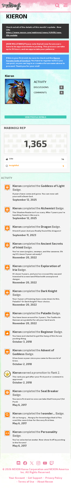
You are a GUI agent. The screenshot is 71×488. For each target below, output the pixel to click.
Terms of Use (26, 481)
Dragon (46, 226)
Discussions (48, 87)
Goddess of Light (53, 185)
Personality (49, 431)
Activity (40, 81)
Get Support (35, 477)
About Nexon (45, 481)
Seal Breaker (50, 391)
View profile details (35, 117)
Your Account (17, 477)
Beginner (47, 331)
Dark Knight (49, 291)
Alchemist (48, 208)
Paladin (46, 313)
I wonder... (48, 413)
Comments (48, 92)
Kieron (17, 185)
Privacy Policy (53, 477)
